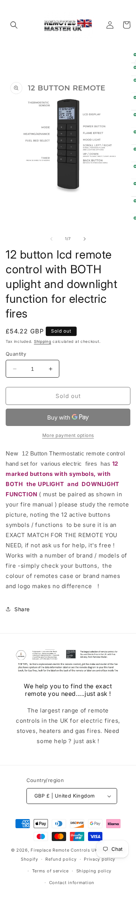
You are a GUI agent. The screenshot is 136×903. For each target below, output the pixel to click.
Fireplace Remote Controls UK (64, 850)
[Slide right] (84, 239)
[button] (14, 25)
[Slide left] (51, 239)
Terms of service (50, 871)
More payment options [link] (68, 435)
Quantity (16, 354)
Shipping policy (94, 871)
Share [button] (22, 609)
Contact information (71, 882)
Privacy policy (99, 859)
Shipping (42, 341)
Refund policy (60, 859)
